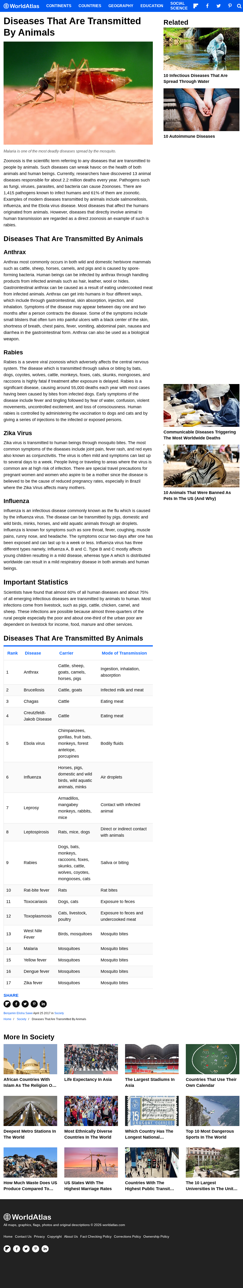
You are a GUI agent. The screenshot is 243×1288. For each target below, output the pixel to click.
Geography (120, 6)
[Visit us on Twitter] (26, 1248)
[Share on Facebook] (16, 1004)
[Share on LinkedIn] (43, 1004)
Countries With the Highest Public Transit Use (147, 1188)
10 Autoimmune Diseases (189, 136)
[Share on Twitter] (25, 1004)
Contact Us (23, 1236)
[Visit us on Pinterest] (35, 1248)
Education (151, 6)
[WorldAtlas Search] (239, 6)
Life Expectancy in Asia (88, 1079)
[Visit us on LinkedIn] (45, 1248)
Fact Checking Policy (96, 1236)
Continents (58, 6)
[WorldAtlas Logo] (23, 6)
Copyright (54, 1236)
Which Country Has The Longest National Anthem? (149, 1137)
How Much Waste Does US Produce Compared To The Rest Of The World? (30, 1188)
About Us (71, 1236)
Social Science (179, 5)
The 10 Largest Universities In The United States (212, 1188)
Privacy (39, 1236)
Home (8, 1236)
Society (59, 1013)
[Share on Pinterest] (34, 1004)
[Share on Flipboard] (7, 1004)
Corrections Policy (127, 1236)
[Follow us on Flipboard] (7, 1248)
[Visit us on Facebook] (16, 1248)
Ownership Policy (156, 1236)
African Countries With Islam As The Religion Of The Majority (29, 1085)
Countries (90, 6)
